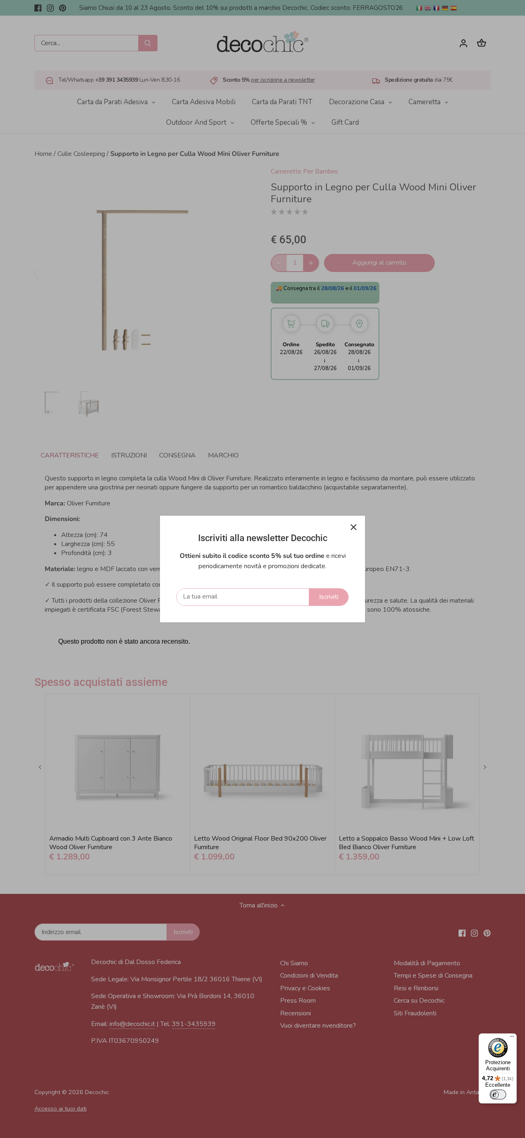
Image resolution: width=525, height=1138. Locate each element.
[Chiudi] (354, 527)
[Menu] (512, 1038)
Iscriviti (328, 596)
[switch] (498, 1094)
